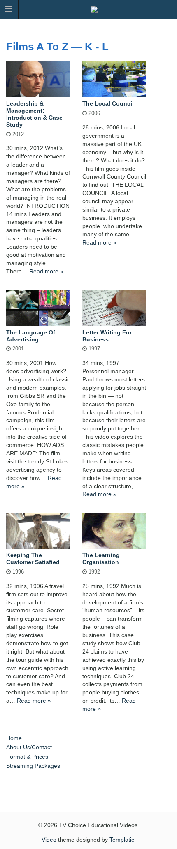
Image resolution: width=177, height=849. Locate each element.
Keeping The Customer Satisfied (33, 558)
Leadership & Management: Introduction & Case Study (34, 113)
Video (49, 839)
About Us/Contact (29, 747)
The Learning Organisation (101, 558)
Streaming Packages (33, 765)
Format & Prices (27, 756)
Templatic (121, 839)
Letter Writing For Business (107, 336)
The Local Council (108, 103)
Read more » (46, 271)
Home (14, 738)
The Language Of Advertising (30, 336)
